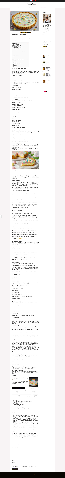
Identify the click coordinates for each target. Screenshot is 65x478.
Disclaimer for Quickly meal (41, 474)
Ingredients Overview (16, 46)
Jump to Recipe (23, 32)
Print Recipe (29, 32)
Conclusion (14, 60)
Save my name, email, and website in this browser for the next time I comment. (25, 466)
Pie (20, 143)
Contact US (19, 474)
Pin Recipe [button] (32, 388)
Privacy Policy (24, 474)
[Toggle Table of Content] (27, 43)
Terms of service (34, 474)
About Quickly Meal (28, 474)
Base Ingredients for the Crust (17, 47)
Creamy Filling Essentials (17, 48)
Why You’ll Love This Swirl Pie (17, 45)
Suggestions (19, 238)
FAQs (14, 61)
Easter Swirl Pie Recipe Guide (17, 44)
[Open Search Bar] (48, 7)
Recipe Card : (15, 62)
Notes (15, 66)
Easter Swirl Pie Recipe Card (17, 63)
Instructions (15, 65)
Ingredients (15, 64)
